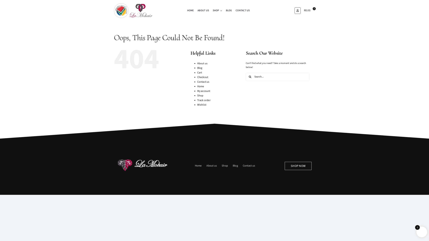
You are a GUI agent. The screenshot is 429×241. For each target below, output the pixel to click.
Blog (199, 68)
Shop (200, 95)
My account (203, 91)
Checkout (202, 77)
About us (202, 63)
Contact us (203, 82)
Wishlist (201, 105)
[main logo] (133, 4)
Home (200, 86)
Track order (204, 100)
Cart (199, 72)
